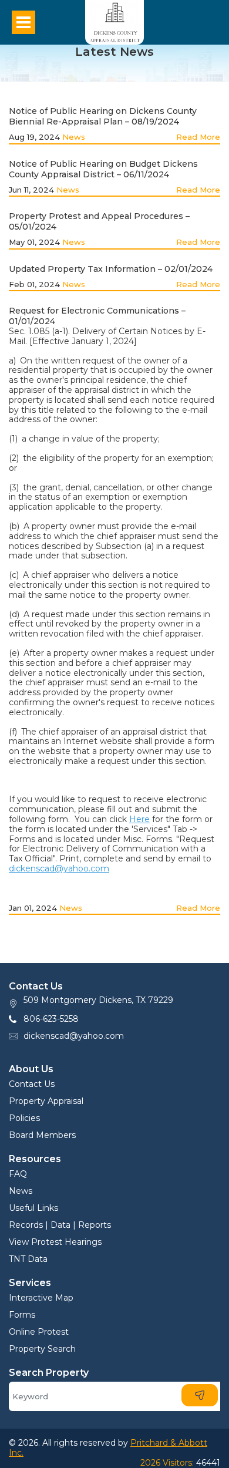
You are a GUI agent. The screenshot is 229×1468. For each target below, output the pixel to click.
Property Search (42, 1349)
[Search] (199, 1395)
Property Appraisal (46, 1101)
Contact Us (32, 1084)
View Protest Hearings (55, 1242)
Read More (198, 137)
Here (139, 819)
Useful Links (33, 1208)
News (73, 137)
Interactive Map (41, 1297)
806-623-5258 (51, 1019)
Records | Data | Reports (60, 1225)
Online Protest (39, 1331)
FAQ (18, 1174)
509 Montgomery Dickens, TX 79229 (98, 1000)
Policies (24, 1118)
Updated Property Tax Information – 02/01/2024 (111, 269)
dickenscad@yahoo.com (59, 868)
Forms (22, 1314)
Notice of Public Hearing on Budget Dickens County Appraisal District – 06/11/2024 (103, 169)
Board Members (42, 1135)
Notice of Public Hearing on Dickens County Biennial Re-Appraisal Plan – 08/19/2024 (103, 116)
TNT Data (28, 1259)
